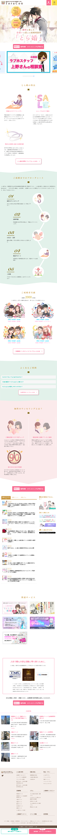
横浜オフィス (14, 743)
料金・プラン (46, 772)
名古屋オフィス (43, 743)
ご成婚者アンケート (21, 814)
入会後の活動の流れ (34, 777)
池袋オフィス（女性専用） (46, 732)
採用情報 (45, 814)
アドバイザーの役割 (20, 779)
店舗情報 (18, 790)
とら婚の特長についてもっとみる (27, 161)
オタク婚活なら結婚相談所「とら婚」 (30, 826)
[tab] (28, 377)
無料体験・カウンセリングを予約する (28, 46)
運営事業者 (18, 821)
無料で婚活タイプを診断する (14, 830)
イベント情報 (33, 814)
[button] (28, 377)
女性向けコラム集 (33, 801)
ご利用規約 (12, 821)
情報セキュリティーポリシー (35, 821)
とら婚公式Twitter (46, 530)
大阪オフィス (14, 732)
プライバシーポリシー (25, 821)
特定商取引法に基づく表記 (47, 821)
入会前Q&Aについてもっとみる (27, 392)
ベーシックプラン (47, 777)
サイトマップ (41, 823)
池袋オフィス (19, 801)
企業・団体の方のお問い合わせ (32, 823)
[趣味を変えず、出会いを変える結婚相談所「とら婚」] (12, 2)
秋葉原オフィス (19, 793)
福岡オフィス (14, 753)
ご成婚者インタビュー (49, 790)
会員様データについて (20, 775)
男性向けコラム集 (33, 807)
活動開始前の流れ (33, 775)
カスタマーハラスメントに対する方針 (19, 823)
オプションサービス (47, 783)
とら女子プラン (46, 775)
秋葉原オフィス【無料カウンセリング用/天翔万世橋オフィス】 (19, 718)
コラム (31, 790)
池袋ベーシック (46, 779)
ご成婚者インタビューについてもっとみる (27, 351)
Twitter (13, 728)
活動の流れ (33, 772)
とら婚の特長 (19, 772)
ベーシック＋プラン (47, 781)
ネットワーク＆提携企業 (21, 777)
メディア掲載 (6, 821)
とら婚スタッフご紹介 (20, 810)
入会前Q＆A (32, 779)
